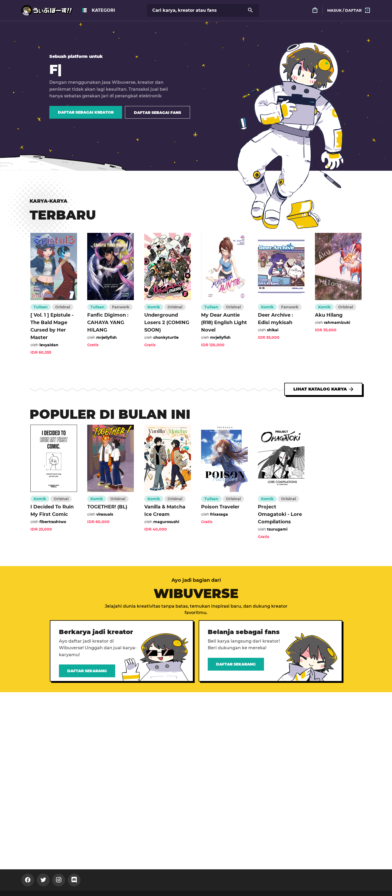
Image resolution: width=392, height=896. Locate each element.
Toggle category (98, 10)
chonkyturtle (166, 337)
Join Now (26, 880)
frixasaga (219, 514)
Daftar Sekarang (87, 670)
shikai (272, 330)
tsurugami (277, 529)
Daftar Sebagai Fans (157, 112)
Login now (335, 5)
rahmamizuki (337, 322)
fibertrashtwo (52, 521)
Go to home (34, 8)
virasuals (104, 514)
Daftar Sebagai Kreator (86, 112)
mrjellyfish (106, 337)
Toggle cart (319, 12)
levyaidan (48, 345)
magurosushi (166, 521)
